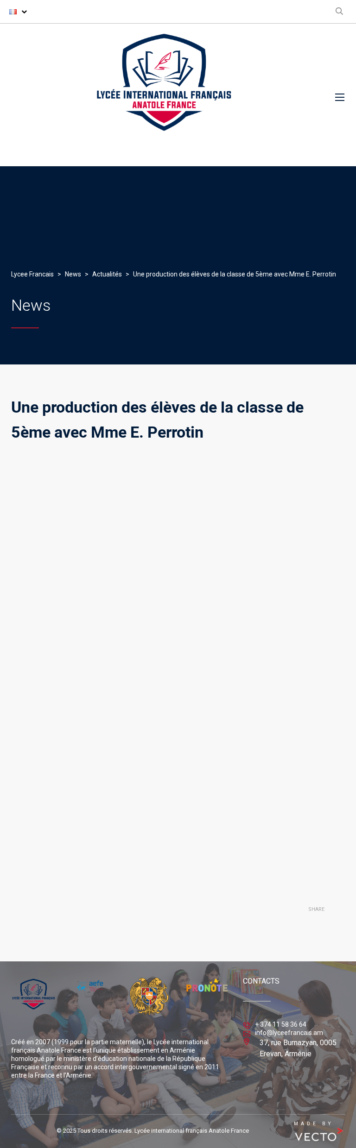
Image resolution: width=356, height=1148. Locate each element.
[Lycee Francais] (164, 95)
